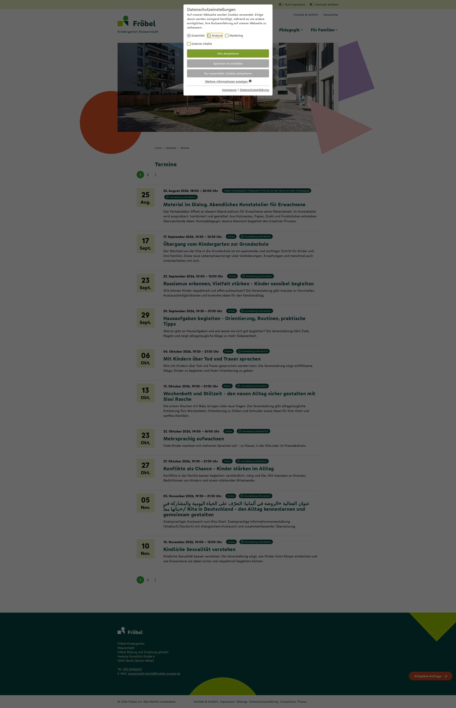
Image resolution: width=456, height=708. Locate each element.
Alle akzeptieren (228, 53)
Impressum (229, 90)
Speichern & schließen (228, 63)
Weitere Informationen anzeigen (226, 81)
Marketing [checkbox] (236, 35)
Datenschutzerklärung (254, 90)
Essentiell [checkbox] (198, 35)
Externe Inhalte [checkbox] (201, 43)
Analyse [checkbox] (217, 35)
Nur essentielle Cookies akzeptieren (228, 73)
